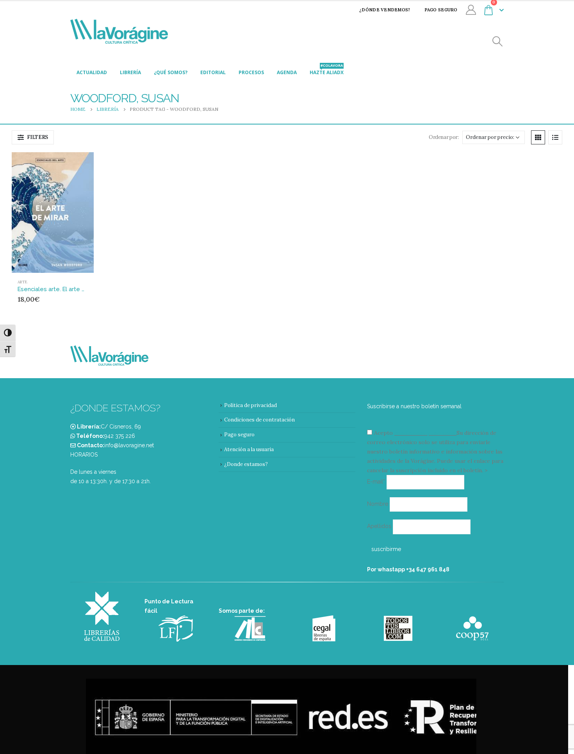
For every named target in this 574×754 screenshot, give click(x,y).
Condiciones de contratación (259, 419)
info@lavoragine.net (129, 445)
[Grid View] (538, 137)
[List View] (555, 137)
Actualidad (92, 72)
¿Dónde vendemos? (384, 9)
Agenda (287, 72)
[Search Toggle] (498, 41)
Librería (130, 72)
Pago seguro (441, 9)
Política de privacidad (250, 405)
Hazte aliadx (327, 70)
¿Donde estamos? (246, 464)
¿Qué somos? (170, 72)
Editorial (213, 72)
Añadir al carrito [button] (73, 165)
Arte (22, 282)
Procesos (251, 72)
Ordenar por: (443, 137)
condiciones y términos (424, 432)
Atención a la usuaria (249, 449)
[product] (53, 212)
